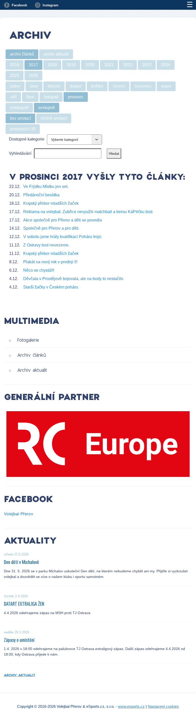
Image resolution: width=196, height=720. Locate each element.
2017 (33, 65)
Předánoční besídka (41, 195)
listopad (51, 97)
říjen (30, 97)
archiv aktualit (56, 54)
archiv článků (22, 54)
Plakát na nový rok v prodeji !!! (50, 262)
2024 (165, 65)
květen (97, 86)
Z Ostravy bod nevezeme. (46, 245)
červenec (143, 86)
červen (119, 86)
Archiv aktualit (32, 370)
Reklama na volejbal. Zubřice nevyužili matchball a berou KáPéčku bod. (88, 212)
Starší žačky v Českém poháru (50, 287)
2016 (14, 65)
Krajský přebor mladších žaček (51, 203)
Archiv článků (31, 355)
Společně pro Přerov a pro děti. (51, 228)
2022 (127, 65)
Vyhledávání (20, 153)
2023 (146, 65)
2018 (52, 65)
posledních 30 (22, 129)
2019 (71, 65)
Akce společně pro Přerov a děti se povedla (62, 220)
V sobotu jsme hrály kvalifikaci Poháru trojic (62, 236)
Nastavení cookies (163, 706)
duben (75, 86)
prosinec (75, 97)
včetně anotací (54, 118)
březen (54, 86)
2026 (33, 75)
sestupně (46, 107)
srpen (166, 86)
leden (15, 86)
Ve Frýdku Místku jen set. (45, 186)
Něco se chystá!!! (38, 270)
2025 (14, 75)
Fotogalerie (28, 340)
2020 (90, 65)
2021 (109, 65)
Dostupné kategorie (26, 139)
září (13, 97)
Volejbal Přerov (18, 513)
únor (34, 86)
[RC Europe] (98, 444)
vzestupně (19, 107)
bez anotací (20, 118)
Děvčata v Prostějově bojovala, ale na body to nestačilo (73, 278)
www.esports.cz (131, 706)
